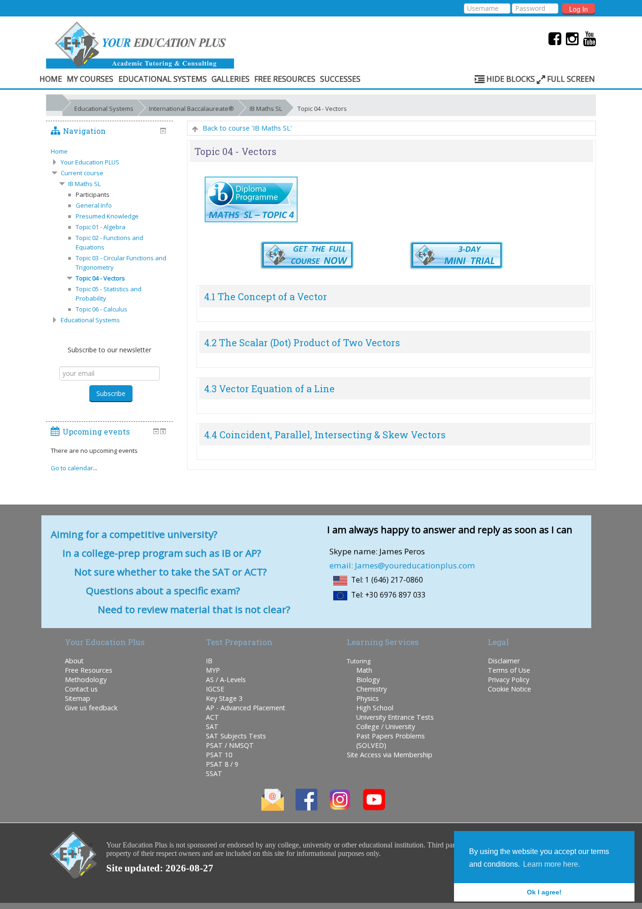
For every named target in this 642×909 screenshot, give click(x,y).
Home (50, 79)
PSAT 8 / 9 (222, 764)
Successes (340, 79)
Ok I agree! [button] (544, 892)
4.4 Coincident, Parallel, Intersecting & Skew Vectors (325, 434)
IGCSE (215, 688)
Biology (368, 679)
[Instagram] (570, 38)
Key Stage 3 (224, 698)
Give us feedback (91, 707)
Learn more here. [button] (551, 864)
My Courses (90, 79)
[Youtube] (587, 38)
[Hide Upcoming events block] (156, 431)
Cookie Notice (509, 688)
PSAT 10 (219, 754)
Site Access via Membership (389, 754)
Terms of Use (509, 670)
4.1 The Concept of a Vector (265, 296)
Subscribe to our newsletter (109, 349)
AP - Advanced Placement (245, 707)
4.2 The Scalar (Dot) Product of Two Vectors (302, 342)
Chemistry (371, 688)
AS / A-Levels (226, 679)
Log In (578, 9)
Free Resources (284, 79)
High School (374, 707)
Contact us (81, 688)
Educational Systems (162, 79)
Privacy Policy (508, 679)
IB (209, 660)
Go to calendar (72, 468)
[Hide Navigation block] (163, 130)
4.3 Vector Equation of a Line (269, 388)
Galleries (230, 79)
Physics (367, 698)
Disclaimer (504, 660)
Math (364, 670)
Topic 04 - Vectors (322, 108)
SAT (212, 726)
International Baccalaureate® (191, 108)
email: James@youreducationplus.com (402, 565)
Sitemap (77, 698)
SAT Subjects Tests (236, 735)
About (74, 660)
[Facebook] (552, 38)
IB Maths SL (266, 108)
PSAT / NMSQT (230, 745)
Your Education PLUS (90, 162)
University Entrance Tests (395, 717)
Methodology (86, 679)
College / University (385, 726)
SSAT (214, 773)
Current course (82, 173)
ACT (212, 717)
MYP (213, 670)
